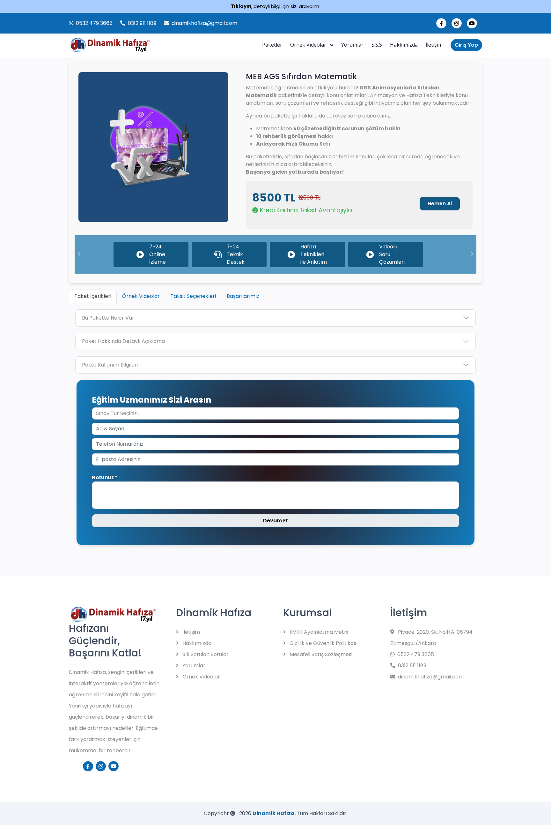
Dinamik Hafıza (274, 813)
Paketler (272, 44)
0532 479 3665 (94, 23)
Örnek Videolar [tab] (141, 296)
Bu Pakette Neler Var (108, 318)
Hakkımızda (404, 44)
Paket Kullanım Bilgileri (110, 364)
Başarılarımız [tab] (243, 296)
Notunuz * (104, 477)
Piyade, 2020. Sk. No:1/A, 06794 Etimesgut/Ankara (431, 637)
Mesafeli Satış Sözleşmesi (320, 654)
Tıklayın (241, 6)
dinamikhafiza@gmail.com (204, 23)
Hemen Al (440, 203)
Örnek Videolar (308, 44)
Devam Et (275, 520)
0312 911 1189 (142, 23)
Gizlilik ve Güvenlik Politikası (322, 643)
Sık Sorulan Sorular (205, 654)
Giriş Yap (466, 45)
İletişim (434, 44)
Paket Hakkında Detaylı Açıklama (123, 341)
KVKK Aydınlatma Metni (318, 632)
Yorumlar (352, 44)
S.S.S (376, 44)
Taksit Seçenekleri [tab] (193, 296)
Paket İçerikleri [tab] (92, 296)
